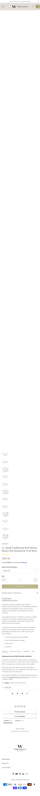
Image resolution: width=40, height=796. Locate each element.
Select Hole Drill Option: (9, 567)
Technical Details (15, 651)
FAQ (33, 651)
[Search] (33, 6)
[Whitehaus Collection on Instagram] (20, 774)
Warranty (26, 651)
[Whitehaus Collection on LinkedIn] (23, 774)
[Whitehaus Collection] (20, 6)
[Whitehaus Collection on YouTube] (16, 774)
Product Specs (6, 598)
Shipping (5, 651)
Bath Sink (8, 687)
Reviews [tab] (6, 720)
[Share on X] (12, 694)
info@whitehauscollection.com (18, 677)
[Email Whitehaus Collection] (26, 774)
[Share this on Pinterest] (22, 694)
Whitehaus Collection (22, 780)
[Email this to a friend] (27, 694)
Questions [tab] (18, 720)
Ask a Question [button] (20, 716)
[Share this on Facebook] (17, 694)
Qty (3, 576)
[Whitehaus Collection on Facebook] (13, 774)
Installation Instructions (9, 600)
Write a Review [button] (20, 712)
